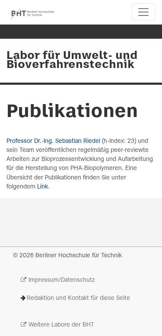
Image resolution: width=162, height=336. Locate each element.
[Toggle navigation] (143, 12)
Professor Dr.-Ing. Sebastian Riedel (53, 141)
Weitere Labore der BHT (61, 325)
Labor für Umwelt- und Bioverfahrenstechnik (71, 60)
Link (42, 187)
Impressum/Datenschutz (62, 280)
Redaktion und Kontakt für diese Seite (78, 298)
